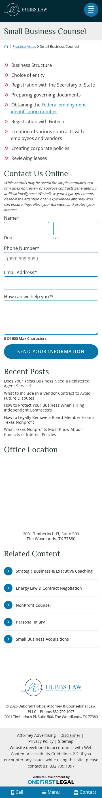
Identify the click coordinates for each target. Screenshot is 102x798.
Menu (91, 12)
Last (57, 237)
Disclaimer (70, 735)
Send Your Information (51, 351)
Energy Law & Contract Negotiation (49, 588)
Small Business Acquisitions (42, 639)
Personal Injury (30, 622)
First (8, 237)
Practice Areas (24, 46)
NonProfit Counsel (33, 605)
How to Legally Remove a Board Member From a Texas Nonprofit (49, 420)
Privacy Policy (41, 741)
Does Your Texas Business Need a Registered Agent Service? (47, 383)
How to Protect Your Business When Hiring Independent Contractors (44, 408)
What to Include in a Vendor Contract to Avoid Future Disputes (47, 396)
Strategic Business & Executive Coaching (54, 571)
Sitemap (66, 741)
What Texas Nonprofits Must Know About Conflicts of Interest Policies (43, 432)
